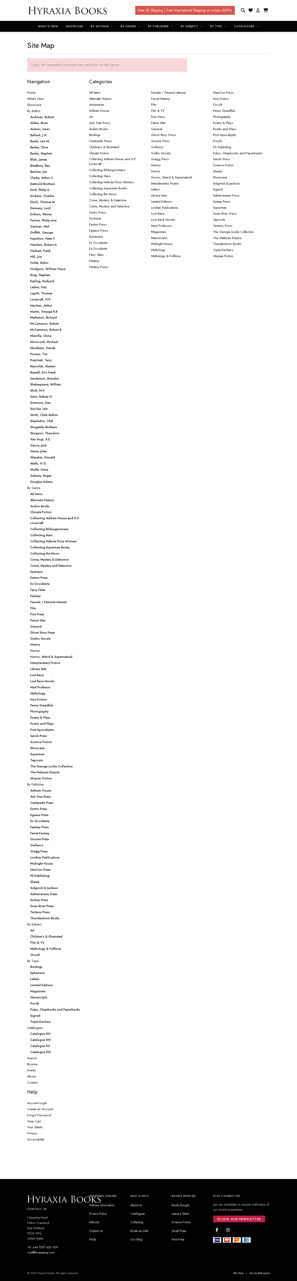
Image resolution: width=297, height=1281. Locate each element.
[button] (258, 10)
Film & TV (158, 110)
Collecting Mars (100, 176)
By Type (216, 26)
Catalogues (245, 26)
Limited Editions (161, 201)
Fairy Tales (96, 254)
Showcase (74, 26)
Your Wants (35, 1127)
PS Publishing (222, 147)
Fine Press (158, 116)
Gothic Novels (161, 153)
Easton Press (98, 224)
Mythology (158, 250)
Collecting (136, 1222)
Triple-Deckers (223, 250)
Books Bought (180, 1205)
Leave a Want (180, 1213)
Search (32, 1058)
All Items (94, 92)
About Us (136, 1205)
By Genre (129, 26)
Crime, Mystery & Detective (107, 200)
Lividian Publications (164, 207)
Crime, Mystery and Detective (109, 206)
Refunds (94, 1222)
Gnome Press (160, 141)
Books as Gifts (139, 1231)
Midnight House (161, 243)
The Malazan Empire (227, 238)
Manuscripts (159, 238)
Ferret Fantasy (160, 98)
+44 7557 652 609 (45, 1247)
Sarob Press (221, 159)
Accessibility (35, 1139)
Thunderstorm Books (227, 243)
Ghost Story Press (163, 134)
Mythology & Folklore (165, 256)
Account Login (37, 1103)
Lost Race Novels (163, 219)
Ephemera (96, 236)
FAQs (92, 1239)
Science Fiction (223, 165)
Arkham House (99, 110)
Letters (155, 189)
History (155, 165)
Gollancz (157, 147)
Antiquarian (96, 104)
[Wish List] (250, 10)
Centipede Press (100, 141)
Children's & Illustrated (104, 147)
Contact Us (96, 1231)
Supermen (220, 207)
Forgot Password (39, 1115)
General (156, 129)
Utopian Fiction (223, 256)
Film (153, 104)
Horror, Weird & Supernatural (171, 177)
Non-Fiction (221, 98)
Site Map (238, 1273)
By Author (100, 26)
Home (31, 92)
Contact (32, 1082)
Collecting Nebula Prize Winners (111, 182)
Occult (217, 104)
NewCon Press (223, 92)
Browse (32, 1064)
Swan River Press (225, 213)
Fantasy (94, 260)
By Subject (190, 26)
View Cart (34, 1121)
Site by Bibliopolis (259, 1273)
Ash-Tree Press (99, 122)
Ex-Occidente (98, 248)
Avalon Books (98, 129)
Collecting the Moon (103, 194)
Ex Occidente (98, 242)
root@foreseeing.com (40, 1252)
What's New (48, 26)
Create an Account (40, 1109)
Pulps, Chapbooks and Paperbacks (237, 153)
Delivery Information (102, 1205)
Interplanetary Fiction (165, 183)
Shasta (217, 171)
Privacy (32, 1133)
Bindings (94, 134)
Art (91, 116)
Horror (155, 171)
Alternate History (100, 98)
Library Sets (159, 195)
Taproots (219, 219)
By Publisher (159, 26)
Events (31, 1070)
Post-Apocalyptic (225, 134)
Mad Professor (161, 225)
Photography (221, 116)
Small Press (179, 1231)
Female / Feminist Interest (168, 92)
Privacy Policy (98, 1213)
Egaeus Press (98, 230)
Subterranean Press (226, 195)
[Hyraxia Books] (68, 10)
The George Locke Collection (233, 231)
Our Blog (136, 1239)
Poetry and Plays (224, 129)
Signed (218, 189)
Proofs (217, 141)
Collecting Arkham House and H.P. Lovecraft (113, 161)
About (31, 1076)
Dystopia (95, 218)
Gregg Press (160, 159)
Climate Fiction (99, 153)
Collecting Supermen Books (108, 188)
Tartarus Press (222, 225)
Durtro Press (97, 212)
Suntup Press (221, 201)
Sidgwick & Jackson (226, 183)
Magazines (158, 231)
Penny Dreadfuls (224, 110)
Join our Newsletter (241, 1219)
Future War (158, 122)
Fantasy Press (98, 267)
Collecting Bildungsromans (107, 170)
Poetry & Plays (223, 122)
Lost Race (157, 213)
